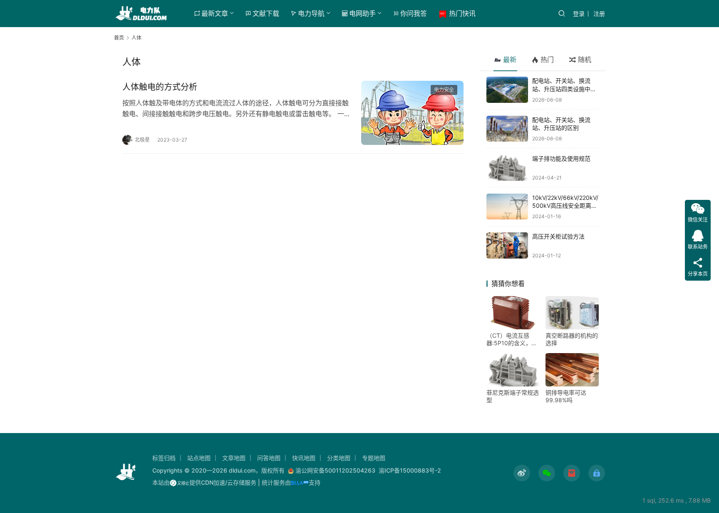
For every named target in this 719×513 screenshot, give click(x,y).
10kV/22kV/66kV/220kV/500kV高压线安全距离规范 (565, 205)
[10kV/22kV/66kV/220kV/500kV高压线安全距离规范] (507, 207)
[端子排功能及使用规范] (507, 167)
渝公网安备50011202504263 (335, 470)
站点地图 (199, 457)
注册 (599, 13)
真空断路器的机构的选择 (571, 339)
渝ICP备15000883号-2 (410, 470)
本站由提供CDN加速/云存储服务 (204, 482)
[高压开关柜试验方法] (507, 245)
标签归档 (164, 457)
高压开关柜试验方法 (558, 236)
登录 (579, 13)
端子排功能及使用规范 (561, 158)
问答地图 (268, 457)
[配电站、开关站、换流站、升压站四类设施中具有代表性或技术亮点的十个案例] (507, 90)
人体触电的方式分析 (159, 87)
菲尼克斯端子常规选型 (512, 396)
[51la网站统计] (300, 482)
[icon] (521, 473)
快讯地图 (303, 457)
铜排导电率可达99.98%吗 (565, 396)
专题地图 (373, 457)
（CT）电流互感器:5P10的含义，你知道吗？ (511, 339)
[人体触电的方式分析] (412, 113)
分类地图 (338, 457)
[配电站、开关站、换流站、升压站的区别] (507, 129)
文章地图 (233, 457)
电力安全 (444, 90)
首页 (119, 38)
